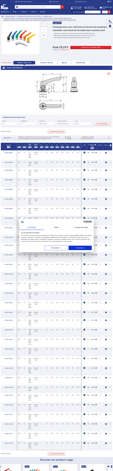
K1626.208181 (9, 152)
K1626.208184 (9, 179)
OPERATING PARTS (10, 16)
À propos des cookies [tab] (81, 227)
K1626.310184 (9, 254)
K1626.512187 (9, 433)
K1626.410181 (9, 302)
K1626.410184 (9, 329)
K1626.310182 (9, 237)
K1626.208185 (9, 189)
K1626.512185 (9, 414)
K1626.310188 (9, 293)
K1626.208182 (9, 162)
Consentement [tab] (31, 227)
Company (24, 11)
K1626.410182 (9, 312)
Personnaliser (55, 248)
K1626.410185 (9, 339)
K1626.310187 (9, 283)
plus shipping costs (64, 49)
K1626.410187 (9, 358)
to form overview (7, 62)
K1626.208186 (9, 199)
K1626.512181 (9, 377)
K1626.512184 (9, 404)
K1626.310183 (9, 245)
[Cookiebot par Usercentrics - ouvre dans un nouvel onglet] (84, 222)
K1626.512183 (9, 395)
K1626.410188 (9, 368)
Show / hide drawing (14, 67)
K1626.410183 (9, 320)
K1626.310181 (9, 227)
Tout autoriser (80, 248)
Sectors (42, 11)
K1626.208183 (9, 170)
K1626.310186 (9, 274)
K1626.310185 (9, 264)
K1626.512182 (9, 387)
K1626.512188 (9, 443)
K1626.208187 (9, 208)
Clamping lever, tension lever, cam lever (28, 16)
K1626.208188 (9, 218)
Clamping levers (47, 16)
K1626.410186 (9, 349)
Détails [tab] (56, 227)
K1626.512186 (9, 424)
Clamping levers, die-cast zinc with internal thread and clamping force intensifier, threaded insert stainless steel (37, 18)
